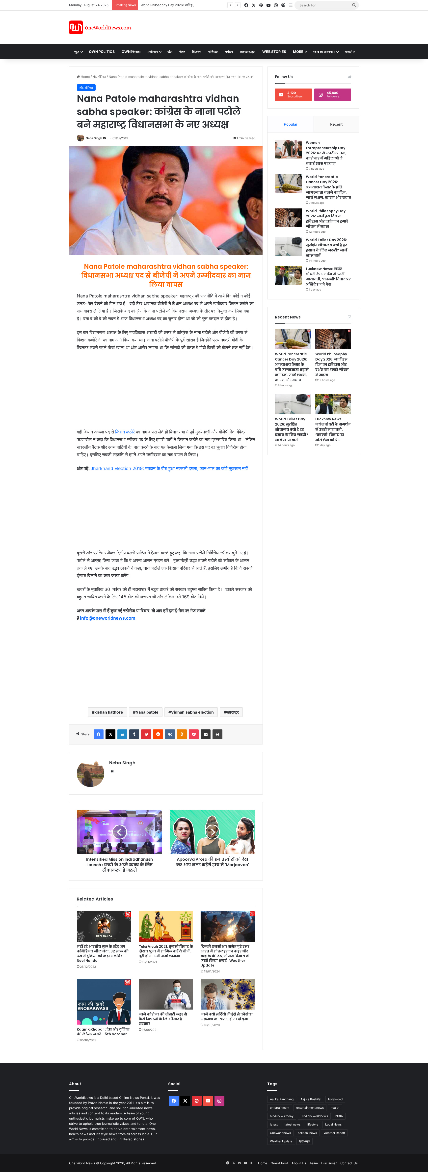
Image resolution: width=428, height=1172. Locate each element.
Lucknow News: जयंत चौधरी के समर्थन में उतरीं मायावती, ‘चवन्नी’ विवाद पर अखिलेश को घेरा (328, 276)
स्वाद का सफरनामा (324, 51)
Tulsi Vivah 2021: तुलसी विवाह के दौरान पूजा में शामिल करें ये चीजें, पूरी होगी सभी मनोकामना (166, 951)
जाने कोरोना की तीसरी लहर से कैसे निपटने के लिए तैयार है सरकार (163, 1019)
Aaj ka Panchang (282, 1099)
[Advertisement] (258, 27)
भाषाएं (348, 51)
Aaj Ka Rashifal (310, 1099)
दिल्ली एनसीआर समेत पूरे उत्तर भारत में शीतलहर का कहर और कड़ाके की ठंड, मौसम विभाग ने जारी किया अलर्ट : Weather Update (225, 956)
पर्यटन (229, 51)
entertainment (279, 1107)
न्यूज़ (76, 51)
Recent (336, 124)
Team (314, 1163)
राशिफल (213, 51)
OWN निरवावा (131, 51)
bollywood (335, 1099)
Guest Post (279, 1163)
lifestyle (312, 1124)
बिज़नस (196, 51)
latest (274, 1124)
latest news (292, 1124)
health (335, 1107)
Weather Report (334, 1133)
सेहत (182, 51)
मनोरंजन (152, 51)
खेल (169, 51)
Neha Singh (94, 138)
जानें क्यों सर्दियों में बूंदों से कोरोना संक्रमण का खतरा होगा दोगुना (227, 1016)
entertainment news (310, 1107)
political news (307, 1133)
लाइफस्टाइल (247, 51)
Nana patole (147, 712)
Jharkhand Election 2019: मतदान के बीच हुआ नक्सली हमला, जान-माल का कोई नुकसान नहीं (169, 468)
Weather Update (281, 1141)
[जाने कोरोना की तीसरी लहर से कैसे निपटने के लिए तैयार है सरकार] (166, 994)
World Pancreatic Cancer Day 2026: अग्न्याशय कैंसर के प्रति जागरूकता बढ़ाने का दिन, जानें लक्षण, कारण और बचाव (328, 187)
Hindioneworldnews (314, 1116)
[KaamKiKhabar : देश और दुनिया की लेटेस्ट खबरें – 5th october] (104, 1002)
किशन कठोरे (125, 431)
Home (85, 77)
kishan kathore (108, 712)
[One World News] (100, 27)
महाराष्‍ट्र (232, 712)
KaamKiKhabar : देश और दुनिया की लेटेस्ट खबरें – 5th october (103, 1032)
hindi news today (282, 1116)
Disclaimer (329, 1163)
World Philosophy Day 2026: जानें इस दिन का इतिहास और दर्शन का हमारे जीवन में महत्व (196, 5)
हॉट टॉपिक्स (99, 77)
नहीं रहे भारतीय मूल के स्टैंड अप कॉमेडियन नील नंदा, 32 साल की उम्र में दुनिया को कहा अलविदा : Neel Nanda (103, 953)
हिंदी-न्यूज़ (304, 1141)
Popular (290, 124)
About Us (299, 1163)
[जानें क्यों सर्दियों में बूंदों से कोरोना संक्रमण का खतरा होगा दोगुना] (228, 994)
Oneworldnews (280, 1133)
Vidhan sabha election (192, 712)
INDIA (339, 1116)
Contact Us (349, 1163)
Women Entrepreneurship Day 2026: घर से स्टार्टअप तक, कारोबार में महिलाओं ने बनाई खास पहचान (326, 153)
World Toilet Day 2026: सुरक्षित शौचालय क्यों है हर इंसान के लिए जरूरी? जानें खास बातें (326, 247)
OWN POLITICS (102, 51)
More (298, 51)
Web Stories (274, 51)
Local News (333, 1124)
